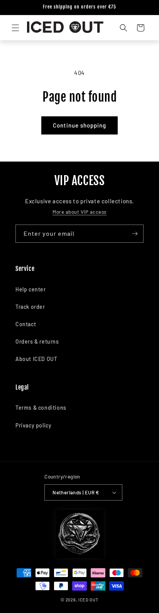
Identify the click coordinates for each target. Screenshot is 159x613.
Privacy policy (33, 425)
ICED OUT (88, 599)
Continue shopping (79, 125)
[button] (15, 27)
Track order (30, 306)
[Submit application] (134, 234)
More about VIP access (79, 212)
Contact (25, 324)
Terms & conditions (40, 407)
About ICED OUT (36, 359)
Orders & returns (37, 341)
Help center (30, 289)
